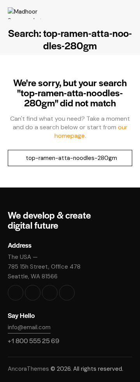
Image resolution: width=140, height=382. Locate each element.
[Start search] (16, 158)
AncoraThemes (28, 369)
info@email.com (29, 327)
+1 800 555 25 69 (34, 340)
